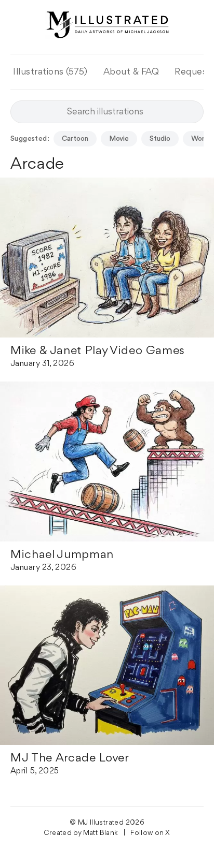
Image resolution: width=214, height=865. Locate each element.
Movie (119, 138)
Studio (160, 138)
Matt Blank (100, 833)
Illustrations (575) (50, 72)
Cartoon (75, 138)
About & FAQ (131, 72)
